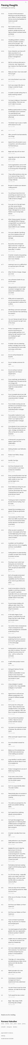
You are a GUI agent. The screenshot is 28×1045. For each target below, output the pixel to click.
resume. (19, 1023)
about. (2, 1023)
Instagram (9, 1027)
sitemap (3, 1035)
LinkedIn (3, 1027)
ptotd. (15, 1023)
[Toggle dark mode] (26, 2)
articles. (7, 1023)
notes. (11, 1023)
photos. (24, 1023)
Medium (15, 1027)
